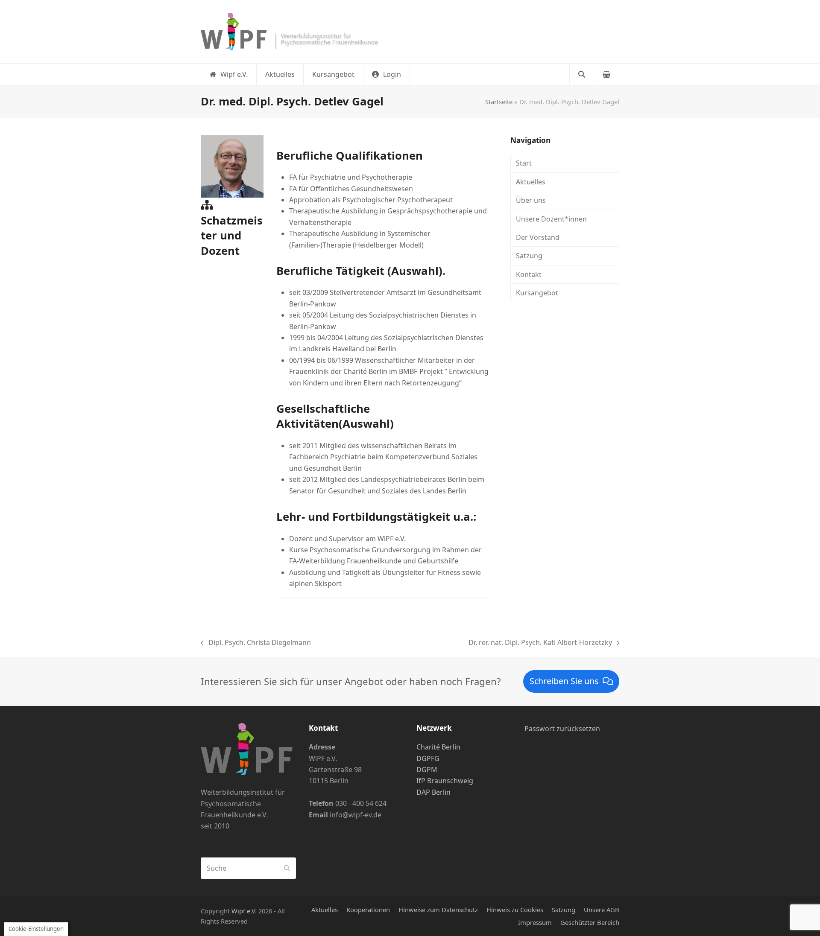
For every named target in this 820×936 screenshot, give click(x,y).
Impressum (535, 922)
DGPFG (427, 758)
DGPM (426, 769)
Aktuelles (530, 182)
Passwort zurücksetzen (562, 728)
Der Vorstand (537, 237)
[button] (386, 74)
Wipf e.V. (244, 911)
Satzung (529, 255)
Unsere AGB (601, 909)
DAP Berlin (433, 792)
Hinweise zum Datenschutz (438, 909)
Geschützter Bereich (589, 922)
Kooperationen (368, 909)
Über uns (531, 200)
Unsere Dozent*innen (551, 219)
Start (524, 163)
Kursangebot (537, 292)
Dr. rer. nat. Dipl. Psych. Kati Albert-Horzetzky (540, 643)
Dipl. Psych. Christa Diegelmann (256, 643)
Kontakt (529, 274)
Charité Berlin (438, 747)
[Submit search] (287, 868)
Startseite (498, 101)
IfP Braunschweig (444, 780)
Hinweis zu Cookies (514, 909)
